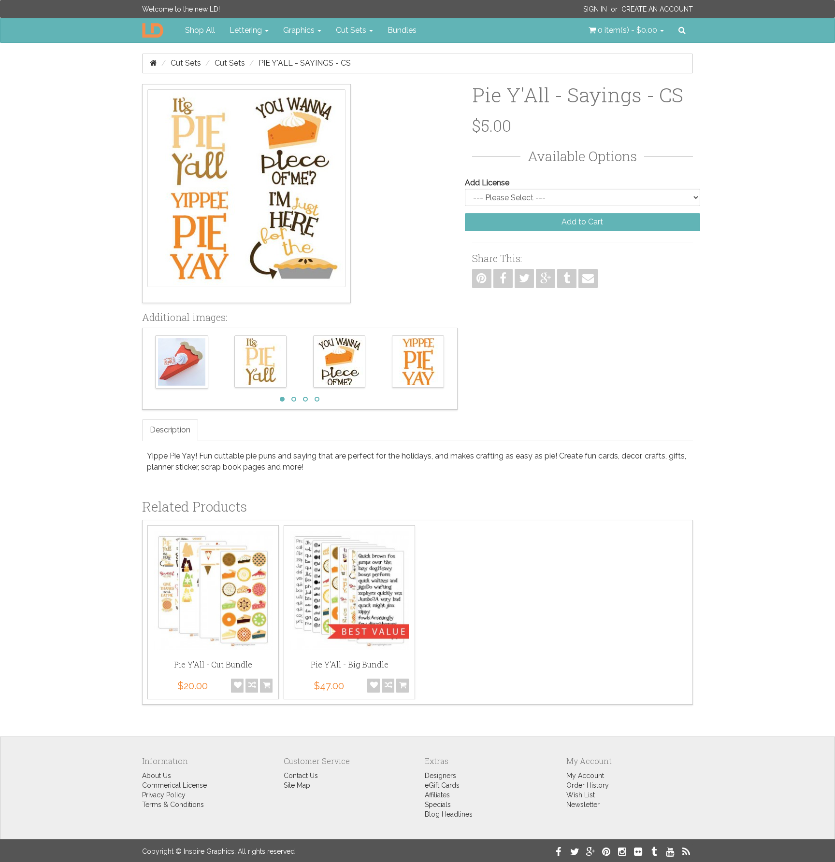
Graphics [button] (300, 30)
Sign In (595, 9)
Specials (438, 804)
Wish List (580, 795)
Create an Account (657, 9)
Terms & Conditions (173, 804)
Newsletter (583, 804)
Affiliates (437, 795)
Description (170, 429)
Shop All (200, 30)
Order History (587, 785)
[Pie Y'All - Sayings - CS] (246, 193)
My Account (585, 775)
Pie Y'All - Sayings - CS (305, 63)
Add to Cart (582, 221)
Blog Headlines (449, 814)
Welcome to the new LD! (181, 9)
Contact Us (301, 775)
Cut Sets (186, 63)
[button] (626, 30)
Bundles (402, 30)
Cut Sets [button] (352, 30)
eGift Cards (442, 785)
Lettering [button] (247, 30)
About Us (156, 775)
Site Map (297, 785)
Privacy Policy (164, 795)
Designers (440, 775)
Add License (487, 182)
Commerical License (174, 785)
